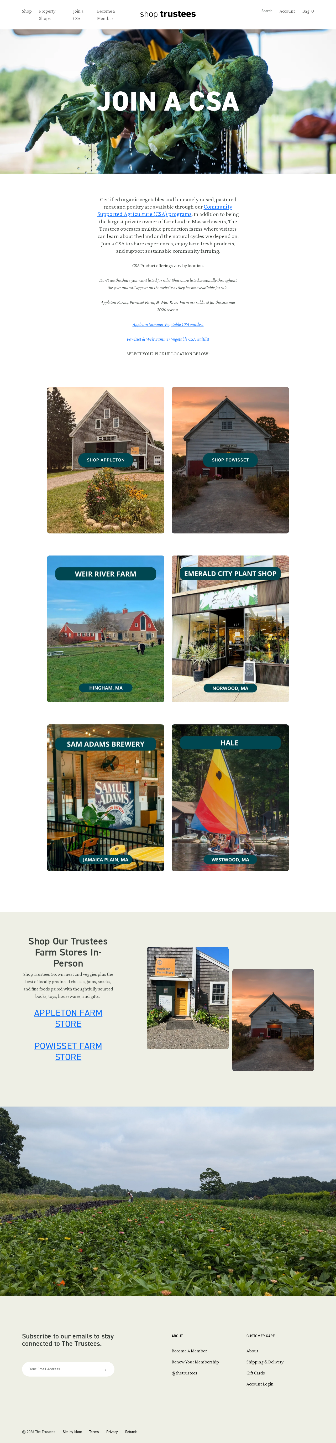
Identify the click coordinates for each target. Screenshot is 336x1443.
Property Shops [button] (47, 14)
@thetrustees (184, 1372)
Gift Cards (255, 1372)
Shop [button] (27, 11)
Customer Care (260, 1335)
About (177, 1335)
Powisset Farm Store (68, 1051)
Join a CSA (78, 14)
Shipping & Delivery (265, 1361)
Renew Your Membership (195, 1361)
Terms (94, 1431)
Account (287, 11)
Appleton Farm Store (68, 1018)
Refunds (131, 1431)
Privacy (112, 1431)
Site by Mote (72, 1431)
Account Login (260, 1384)
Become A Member (189, 1350)
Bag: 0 (308, 11)
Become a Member (106, 14)
